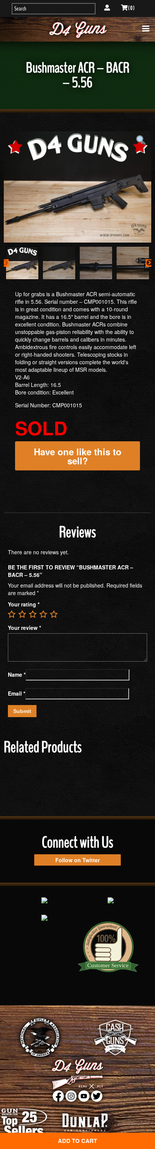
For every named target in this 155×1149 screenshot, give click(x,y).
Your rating (24, 604)
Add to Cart (77, 1141)
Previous (5, 263)
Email (16, 693)
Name (17, 674)
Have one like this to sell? (78, 456)
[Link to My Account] (107, 8)
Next (149, 263)
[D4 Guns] (77, 29)
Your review (24, 627)
